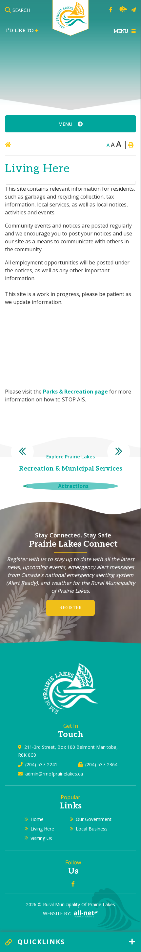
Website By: (57, 913)
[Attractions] (70, 486)
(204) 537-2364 (101, 764)
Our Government (93, 819)
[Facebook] (110, 9)
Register (70, 608)
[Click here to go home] (23, 144)
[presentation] (22, 451)
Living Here (42, 829)
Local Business (92, 829)
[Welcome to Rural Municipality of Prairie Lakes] (70, 688)
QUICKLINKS (40, 941)
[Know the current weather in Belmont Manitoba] (123, 9)
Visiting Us (41, 838)
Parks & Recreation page (75, 391)
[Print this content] (130, 145)
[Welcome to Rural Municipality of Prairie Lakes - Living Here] (70, 17)
